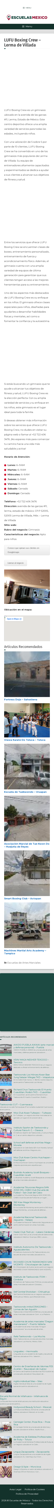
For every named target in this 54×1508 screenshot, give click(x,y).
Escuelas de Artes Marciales (24, 962)
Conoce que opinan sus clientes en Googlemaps (23, 550)
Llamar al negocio (16, 563)
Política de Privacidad (27, 1494)
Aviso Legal (15, 1489)
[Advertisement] (27, 80)
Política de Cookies (35, 1489)
